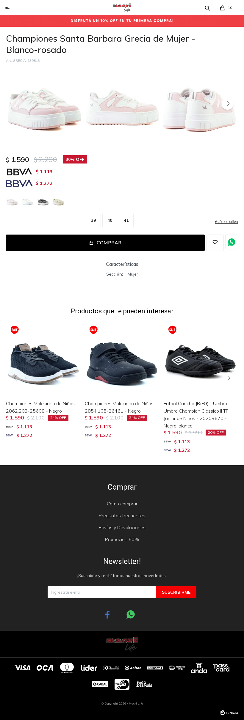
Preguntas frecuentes (122, 515)
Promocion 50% (122, 539)
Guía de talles (226, 222)
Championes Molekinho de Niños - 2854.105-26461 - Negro (121, 407)
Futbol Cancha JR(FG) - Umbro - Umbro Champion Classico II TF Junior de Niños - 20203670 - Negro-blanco (197, 414)
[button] (228, 104)
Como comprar (122, 504)
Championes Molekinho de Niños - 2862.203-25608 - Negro (42, 407)
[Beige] (58, 201)
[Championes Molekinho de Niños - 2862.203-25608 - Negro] (43, 358)
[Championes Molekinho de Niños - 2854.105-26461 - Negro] (122, 358)
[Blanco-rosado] (12, 201)
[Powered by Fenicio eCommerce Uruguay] (229, 712)
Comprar (109, 243)
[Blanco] (27, 201)
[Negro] (43, 201)
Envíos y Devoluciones (122, 527)
